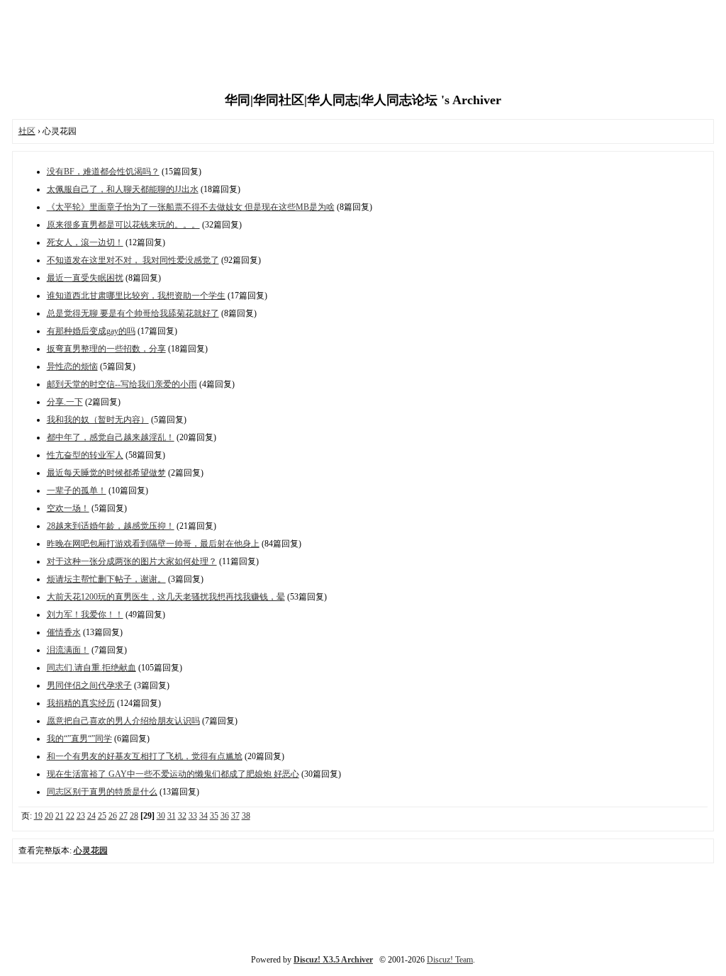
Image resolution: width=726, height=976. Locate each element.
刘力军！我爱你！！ (85, 614)
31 (171, 816)
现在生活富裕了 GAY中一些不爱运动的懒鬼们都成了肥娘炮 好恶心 (173, 774)
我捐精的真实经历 (81, 703)
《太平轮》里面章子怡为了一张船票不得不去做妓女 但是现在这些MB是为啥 (191, 207)
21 (59, 816)
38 (246, 816)
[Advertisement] (363, 46)
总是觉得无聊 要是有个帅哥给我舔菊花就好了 (133, 313)
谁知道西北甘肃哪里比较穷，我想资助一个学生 (136, 296)
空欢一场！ (68, 508)
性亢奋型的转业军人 (85, 455)
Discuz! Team (450, 960)
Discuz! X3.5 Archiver (333, 960)
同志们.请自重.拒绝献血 (91, 668)
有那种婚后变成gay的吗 (91, 331)
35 (214, 816)
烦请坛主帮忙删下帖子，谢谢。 (106, 579)
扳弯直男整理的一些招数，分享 (106, 349)
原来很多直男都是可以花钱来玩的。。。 (123, 225)
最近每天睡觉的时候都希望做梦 (106, 473)
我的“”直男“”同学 (79, 739)
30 (161, 816)
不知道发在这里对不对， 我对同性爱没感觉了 (133, 260)
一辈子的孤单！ (76, 490)
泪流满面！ (68, 650)
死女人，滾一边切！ (85, 242)
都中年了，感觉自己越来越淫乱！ (110, 437)
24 (91, 816)
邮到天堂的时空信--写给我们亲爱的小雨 (122, 384)
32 (182, 816)
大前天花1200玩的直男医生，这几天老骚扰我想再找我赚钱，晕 (166, 597)
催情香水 (64, 632)
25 (102, 816)
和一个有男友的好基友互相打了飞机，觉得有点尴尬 (144, 756)
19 (38, 816)
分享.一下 (65, 402)
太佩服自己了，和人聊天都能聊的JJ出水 (123, 189)
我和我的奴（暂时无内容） (98, 420)
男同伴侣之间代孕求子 (89, 685)
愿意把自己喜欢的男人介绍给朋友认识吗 (123, 721)
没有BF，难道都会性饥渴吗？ (103, 171)
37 (235, 816)
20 (49, 816)
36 (224, 816)
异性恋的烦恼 (72, 366)
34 (203, 816)
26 (112, 816)
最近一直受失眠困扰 (85, 278)
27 (123, 816)
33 (193, 816)
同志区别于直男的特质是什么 (102, 792)
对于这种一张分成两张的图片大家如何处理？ (132, 561)
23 (81, 816)
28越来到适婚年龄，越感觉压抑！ (110, 526)
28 (134, 816)
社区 (26, 131)
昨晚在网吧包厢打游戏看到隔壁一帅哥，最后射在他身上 (153, 544)
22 (70, 816)
